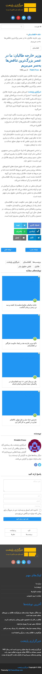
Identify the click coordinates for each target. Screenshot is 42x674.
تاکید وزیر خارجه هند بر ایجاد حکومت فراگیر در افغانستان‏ (21, 344)
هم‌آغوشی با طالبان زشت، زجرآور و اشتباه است (26, 632)
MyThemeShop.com (15, 670)
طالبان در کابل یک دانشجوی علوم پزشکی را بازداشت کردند (23, 619)
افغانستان (36, 48)
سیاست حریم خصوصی (34, 596)
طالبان (37, 266)
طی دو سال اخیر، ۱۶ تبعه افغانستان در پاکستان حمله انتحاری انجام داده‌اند (23, 382)
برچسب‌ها (29, 534)
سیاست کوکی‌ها (36, 591)
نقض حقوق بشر (24, 266)
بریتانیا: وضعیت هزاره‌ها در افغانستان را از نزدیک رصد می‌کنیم (22, 628)
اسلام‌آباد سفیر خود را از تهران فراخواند (29, 624)
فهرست (36, 26)
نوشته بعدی (34, 250)
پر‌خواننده (13, 530)
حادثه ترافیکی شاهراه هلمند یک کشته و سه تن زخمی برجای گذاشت (21, 306)
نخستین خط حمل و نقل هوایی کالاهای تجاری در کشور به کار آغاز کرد (23, 421)
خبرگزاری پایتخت (34, 92)
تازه (29, 530)
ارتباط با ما (37, 587)
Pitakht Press (34, 70)
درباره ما (38, 583)
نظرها (13, 534)
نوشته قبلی (8, 250)
